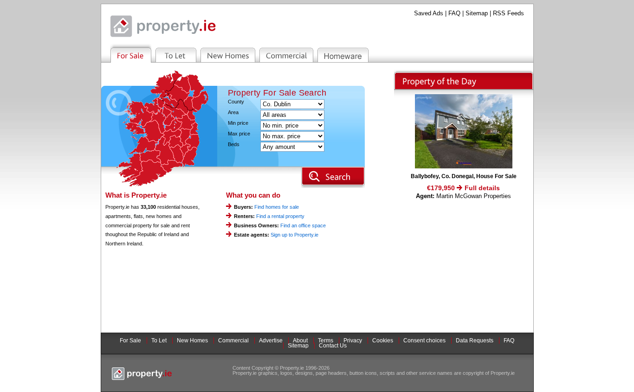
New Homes (192, 340)
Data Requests (474, 340)
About (300, 340)
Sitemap (477, 13)
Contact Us (333, 345)
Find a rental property (280, 216)
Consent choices (424, 340)
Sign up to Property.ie (294, 235)
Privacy (352, 340)
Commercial (233, 340)
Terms (325, 340)
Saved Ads (428, 13)
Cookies (382, 340)
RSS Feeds (508, 13)
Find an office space (303, 225)
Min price (238, 123)
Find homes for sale (276, 207)
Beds (233, 144)
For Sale (130, 340)
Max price (239, 133)
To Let (159, 340)
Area (233, 112)
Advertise (271, 340)
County (236, 101)
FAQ (454, 13)
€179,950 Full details (463, 188)
